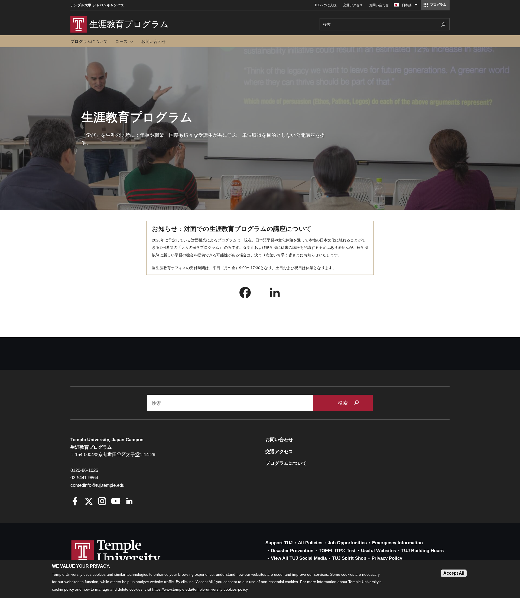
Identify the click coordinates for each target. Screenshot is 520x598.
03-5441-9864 (84, 477)
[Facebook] (75, 502)
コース (121, 41)
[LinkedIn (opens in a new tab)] (275, 294)
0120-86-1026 (84, 470)
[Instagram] (102, 502)
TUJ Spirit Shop (349, 558)
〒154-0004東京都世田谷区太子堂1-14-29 (112, 454)
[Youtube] (116, 502)
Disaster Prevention (292, 550)
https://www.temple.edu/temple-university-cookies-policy (200, 589)
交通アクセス (353, 5)
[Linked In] (129, 502)
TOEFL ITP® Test (337, 550)
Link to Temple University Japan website (124, 558)
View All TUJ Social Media (299, 558)
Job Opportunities (347, 542)
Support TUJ (278, 542)
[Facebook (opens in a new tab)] (245, 294)
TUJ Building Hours (422, 550)
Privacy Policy (387, 558)
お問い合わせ (379, 5)
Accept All (453, 573)
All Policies (310, 542)
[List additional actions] (416, 6)
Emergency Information (397, 542)
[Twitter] (88, 502)
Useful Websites (378, 550)
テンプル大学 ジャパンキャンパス (97, 5)
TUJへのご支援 (325, 5)
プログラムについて (89, 41)
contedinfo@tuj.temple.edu (97, 485)
